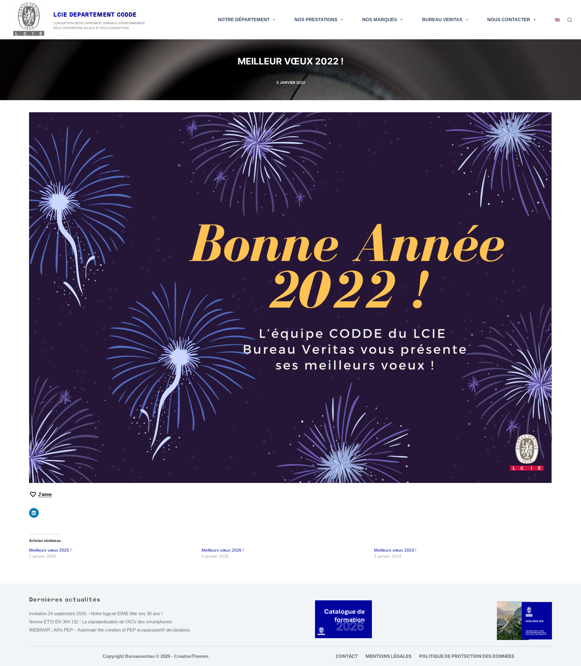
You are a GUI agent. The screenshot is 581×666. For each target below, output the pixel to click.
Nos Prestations (315, 19)
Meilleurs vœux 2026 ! (223, 550)
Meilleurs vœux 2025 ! (50, 550)
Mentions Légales (389, 656)
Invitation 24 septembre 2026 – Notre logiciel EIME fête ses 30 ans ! (95, 613)
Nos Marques (379, 19)
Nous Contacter (508, 19)
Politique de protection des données (466, 656)
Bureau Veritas (442, 19)
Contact (347, 656)
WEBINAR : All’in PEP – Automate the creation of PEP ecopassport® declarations (109, 629)
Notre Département (244, 19)
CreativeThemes (191, 656)
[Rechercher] (569, 20)
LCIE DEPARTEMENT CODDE (94, 15)
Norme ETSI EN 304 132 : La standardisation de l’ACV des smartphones (100, 621)
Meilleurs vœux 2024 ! (395, 550)
